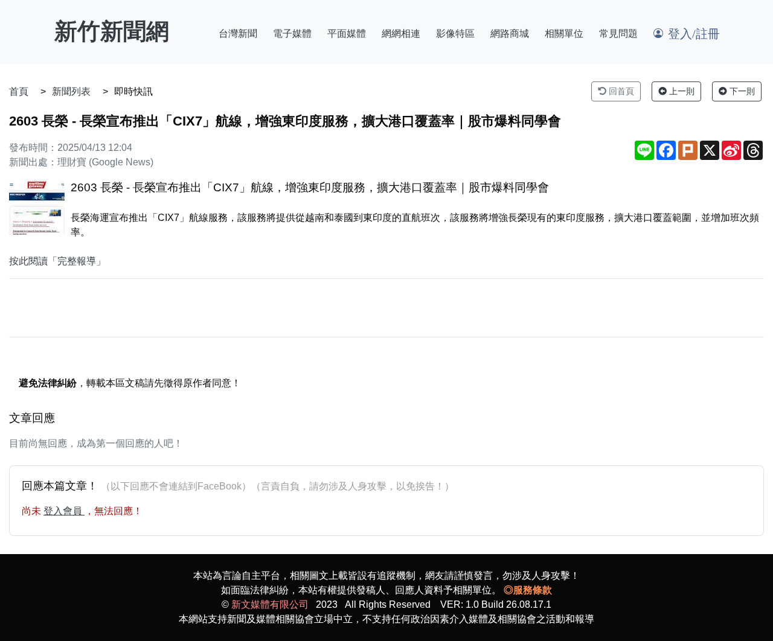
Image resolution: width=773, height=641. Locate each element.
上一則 (680, 91)
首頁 (18, 91)
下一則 (741, 91)
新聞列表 (71, 91)
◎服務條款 (528, 590)
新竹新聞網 (111, 31)
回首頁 (620, 91)
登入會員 (64, 511)
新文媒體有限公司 (270, 604)
